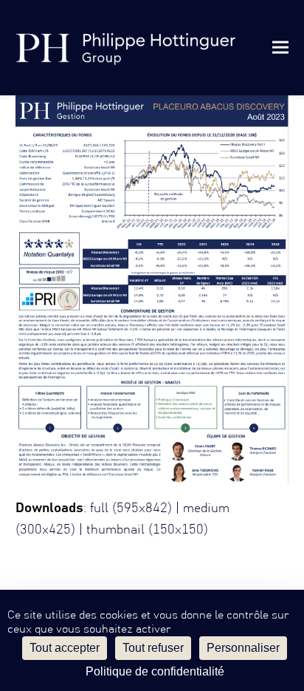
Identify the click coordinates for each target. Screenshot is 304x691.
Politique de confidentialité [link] (155, 671)
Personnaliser (243, 647)
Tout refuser (153, 647)
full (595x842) (131, 508)
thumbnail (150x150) (147, 530)
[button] (280, 47)
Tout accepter (65, 647)
